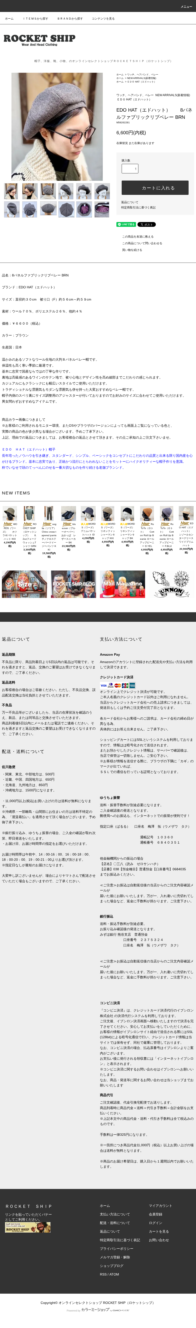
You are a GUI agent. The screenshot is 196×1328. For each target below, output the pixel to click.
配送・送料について (115, 1223)
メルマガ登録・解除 (115, 1257)
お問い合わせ (159, 1240)
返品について (129, 202)
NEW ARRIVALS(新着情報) (141, 78)
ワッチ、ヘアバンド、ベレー (142, 74)
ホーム (9, 18)
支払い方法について (115, 1214)
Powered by (74, 1310)
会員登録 (155, 1214)
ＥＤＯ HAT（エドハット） (143, 81)
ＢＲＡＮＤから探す (70, 18)
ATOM (114, 1274)
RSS (103, 1274)
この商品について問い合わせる (142, 243)
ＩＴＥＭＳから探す (35, 18)
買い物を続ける (132, 250)
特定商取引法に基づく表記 (138, 207)
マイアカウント (160, 1206)
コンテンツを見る (103, 18)
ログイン (155, 1223)
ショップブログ (111, 1266)
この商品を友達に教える (138, 236)
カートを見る (159, 1231)
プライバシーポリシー (116, 1248)
